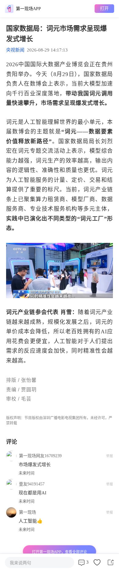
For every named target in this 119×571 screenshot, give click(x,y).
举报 (109, 456)
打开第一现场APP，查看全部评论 (59, 552)
